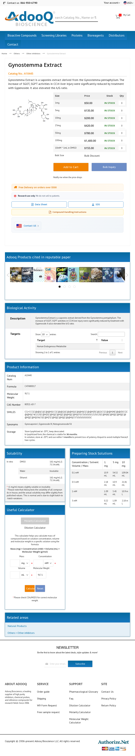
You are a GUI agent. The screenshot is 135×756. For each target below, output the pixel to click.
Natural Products (17, 626)
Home (4, 53)
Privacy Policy (108, 698)
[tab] (35, 520)
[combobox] (74, 18)
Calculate (30, 588)
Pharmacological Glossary (83, 691)
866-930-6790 (28, 2)
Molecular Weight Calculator (79, 720)
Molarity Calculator (35, 520)
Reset (40, 588)
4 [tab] (74, 287)
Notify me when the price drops (67, 177)
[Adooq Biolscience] (30, 18)
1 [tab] (59, 287)
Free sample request (48, 712)
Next (127, 275)
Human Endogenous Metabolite (51, 346)
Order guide (43, 691)
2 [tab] (64, 287)
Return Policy (108, 705)
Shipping (41, 698)
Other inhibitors (33, 53)
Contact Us (107, 691)
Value (104, 340)
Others (17, 53)
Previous (8, 275)
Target (41, 340)
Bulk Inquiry (109, 167)
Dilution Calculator (35, 527)
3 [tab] (69, 287)
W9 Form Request (47, 705)
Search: (94, 334)
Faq (71, 698)
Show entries (45, 334)
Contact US (30, 225)
